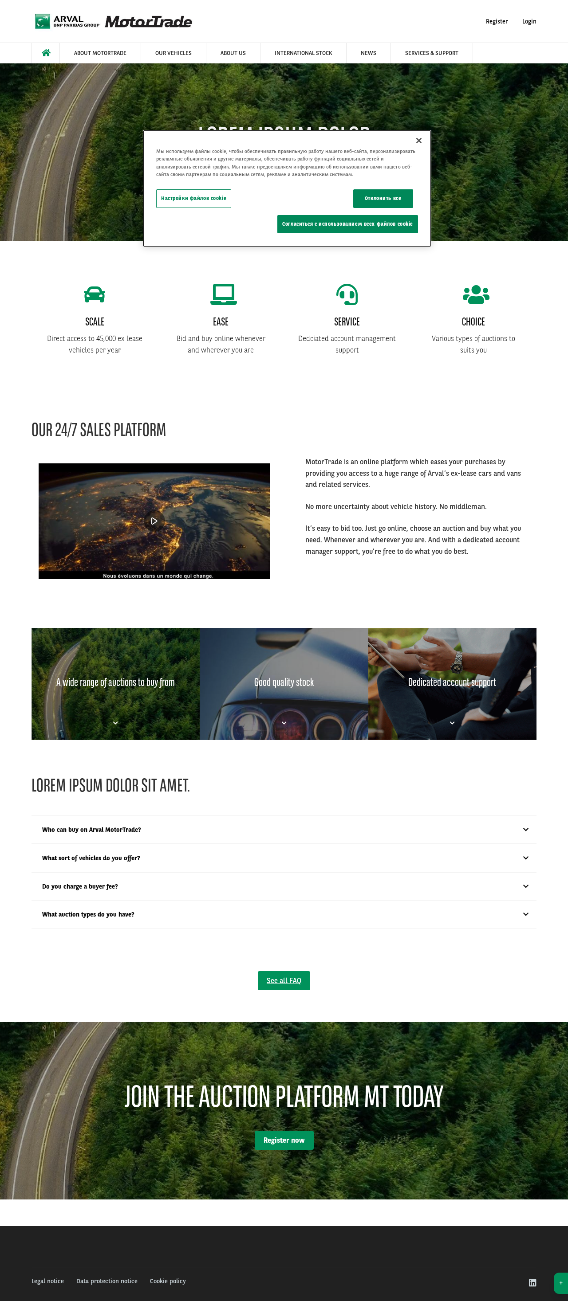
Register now (284, 1140)
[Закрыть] (419, 140)
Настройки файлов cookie (193, 198)
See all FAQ (284, 980)
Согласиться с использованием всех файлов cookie (347, 224)
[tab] (116, 684)
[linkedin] (532, 1283)
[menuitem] (45, 53)
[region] (287, 188)
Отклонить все (383, 198)
